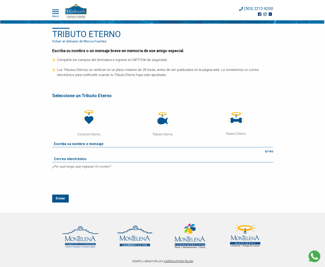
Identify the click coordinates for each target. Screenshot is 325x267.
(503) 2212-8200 (258, 8)
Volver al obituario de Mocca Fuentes (79, 41)
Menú (55, 16)
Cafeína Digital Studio (178, 261)
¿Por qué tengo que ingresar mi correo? (81, 167)
